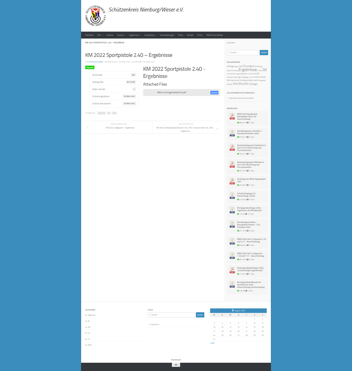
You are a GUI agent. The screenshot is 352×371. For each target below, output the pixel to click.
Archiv (200, 35)
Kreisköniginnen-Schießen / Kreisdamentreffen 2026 (249, 132)
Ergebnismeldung (232, 70)
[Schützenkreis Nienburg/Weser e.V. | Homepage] (95, 16)
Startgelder (262, 80)
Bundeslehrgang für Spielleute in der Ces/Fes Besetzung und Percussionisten (251, 148)
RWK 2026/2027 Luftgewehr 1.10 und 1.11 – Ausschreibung (250, 254)
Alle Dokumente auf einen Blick (241, 98)
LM (251, 77)
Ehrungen (248, 66)
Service (120, 35)
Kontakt (190, 35)
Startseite (89, 35)
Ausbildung (149, 35)
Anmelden (231, 43)
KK (255, 74)
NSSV (257, 77)
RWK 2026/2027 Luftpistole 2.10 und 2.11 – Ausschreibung (251, 240)
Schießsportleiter (246, 80)
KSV (99, 35)
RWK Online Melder (214, 35)
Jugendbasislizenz (242, 74)
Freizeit (259, 70)
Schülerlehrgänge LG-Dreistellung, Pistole (246, 194)
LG (249, 77)
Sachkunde (235, 80)
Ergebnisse (134, 35)
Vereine (110, 35)
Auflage (230, 66)
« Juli (212, 343)
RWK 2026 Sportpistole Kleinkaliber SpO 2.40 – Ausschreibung (247, 116)
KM (109, 113)
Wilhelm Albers (96, 62)
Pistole (263, 77)
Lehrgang (244, 77)
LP (253, 77)
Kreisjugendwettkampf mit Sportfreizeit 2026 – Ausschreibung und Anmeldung (251, 284)
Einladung (258, 66)
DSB (240, 66)
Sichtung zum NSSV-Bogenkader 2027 (251, 180)
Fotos (180, 35)
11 (222, 327)
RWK (228, 80)
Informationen (231, 74)
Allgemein (92, 315)
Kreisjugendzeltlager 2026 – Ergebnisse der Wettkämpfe (249, 209)
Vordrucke (240, 83)
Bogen (236, 66)
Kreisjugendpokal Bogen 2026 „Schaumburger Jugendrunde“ (250, 269)
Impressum (154, 324)
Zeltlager (253, 83)
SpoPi (114, 113)
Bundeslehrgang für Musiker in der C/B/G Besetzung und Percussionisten (250, 164)
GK (264, 69)
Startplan (230, 84)
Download (89, 67)
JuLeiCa (251, 74)
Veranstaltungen (167, 35)
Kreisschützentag (233, 77)
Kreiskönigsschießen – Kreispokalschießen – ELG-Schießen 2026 (249, 224)
